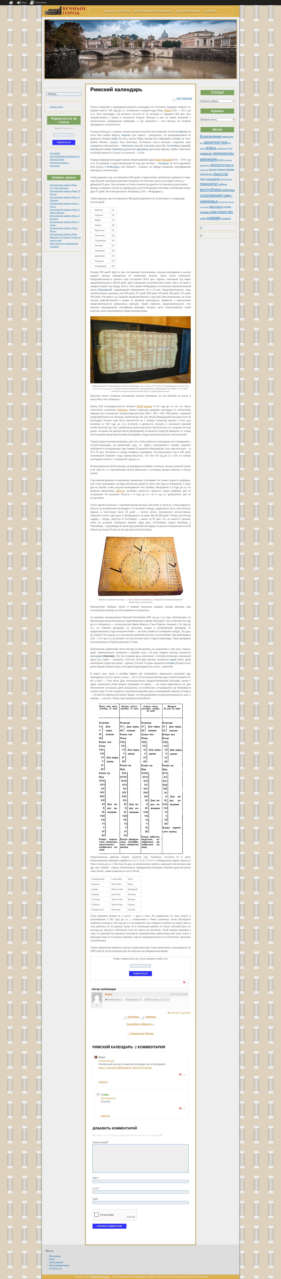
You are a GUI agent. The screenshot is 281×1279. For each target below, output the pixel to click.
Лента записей (56, 1262)
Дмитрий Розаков (99, 1276)
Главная (109, 11)
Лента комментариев (59, 1265)
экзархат (226, 218)
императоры (223, 153)
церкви (214, 217)
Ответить (103, 1082)
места (230, 165)
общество (220, 174)
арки (201, 143)
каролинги (205, 165)
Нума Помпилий (163, 160)
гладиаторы (221, 148)
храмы (204, 212)
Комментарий (100, 1142)
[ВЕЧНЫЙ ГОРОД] (65, 10)
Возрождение (211, 136)
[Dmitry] (97, 998)
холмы (227, 206)
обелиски (206, 174)
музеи (213, 169)
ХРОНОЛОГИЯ (57, 159)
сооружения (211, 195)
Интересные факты (59, 163)
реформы (228, 190)
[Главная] (11, 2)
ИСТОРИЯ (122, 11)
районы (222, 184)
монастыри (204, 170)
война (211, 148)
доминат (206, 153)
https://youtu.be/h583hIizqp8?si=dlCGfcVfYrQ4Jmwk (125, 1067)
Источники (55, 166)
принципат (209, 184)
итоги (220, 159)
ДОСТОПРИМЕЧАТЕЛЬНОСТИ (153, 11)
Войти (52, 1259)
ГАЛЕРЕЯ (210, 11)
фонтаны (216, 206)
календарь (228, 160)
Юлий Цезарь (144, 406)
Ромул (167, 110)
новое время (225, 169)
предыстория (226, 179)
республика (210, 189)
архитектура (216, 142)
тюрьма (206, 207)
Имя (95, 1177)
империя (208, 159)
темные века (223, 202)
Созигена (122, 410)
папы (203, 179)
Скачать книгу (56, 107)
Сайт (95, 1199)
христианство (221, 212)
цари (203, 218)
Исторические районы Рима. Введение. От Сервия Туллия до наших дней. (65, 237)
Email (95, 1188)
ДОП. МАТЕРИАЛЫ (188, 11)
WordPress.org (55, 1268)
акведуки (227, 136)
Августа (120, 491)
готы (229, 148)
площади (213, 179)
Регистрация (55, 1256)
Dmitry (108, 994)
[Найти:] (63, 94)
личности (217, 165)
